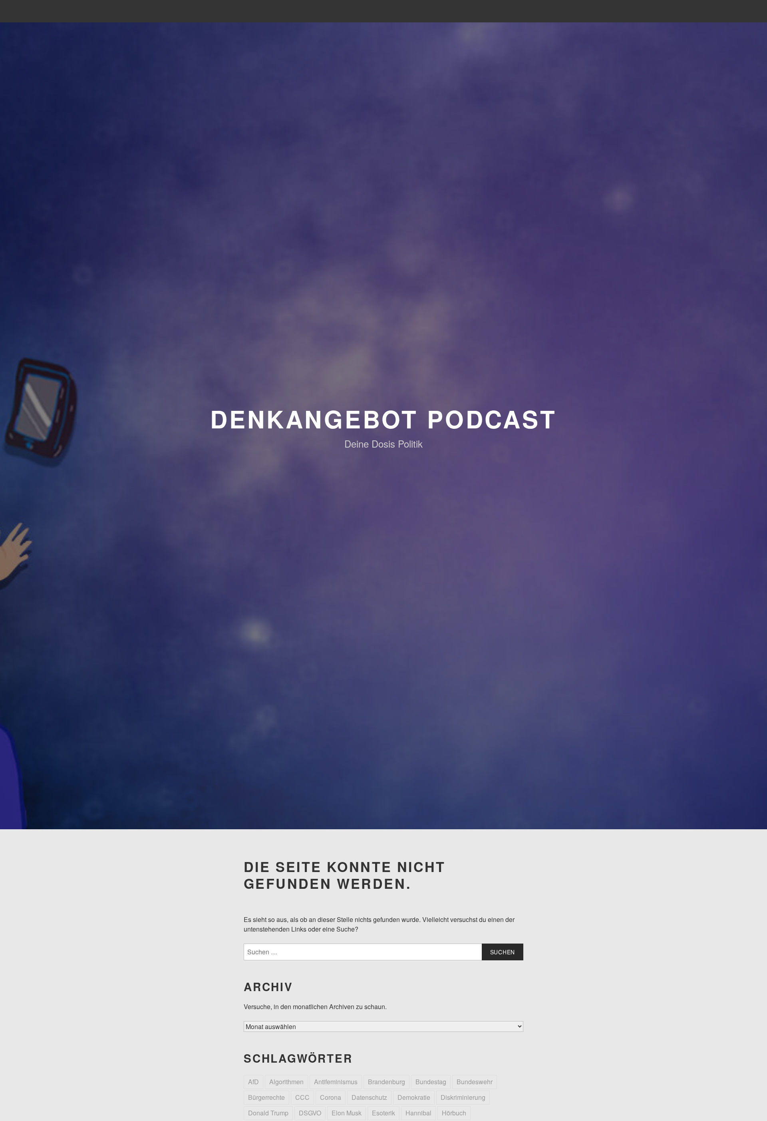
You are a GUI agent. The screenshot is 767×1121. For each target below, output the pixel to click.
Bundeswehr (475, 1081)
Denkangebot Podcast (383, 418)
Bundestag (430, 1081)
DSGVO (310, 1112)
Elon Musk (347, 1112)
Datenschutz (369, 1097)
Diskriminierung (463, 1097)
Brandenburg (386, 1081)
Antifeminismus (336, 1081)
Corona (330, 1097)
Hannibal (418, 1112)
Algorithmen (286, 1081)
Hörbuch (454, 1112)
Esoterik (383, 1112)
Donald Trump (268, 1112)
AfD (253, 1081)
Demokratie (413, 1097)
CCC (302, 1097)
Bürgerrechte (266, 1097)
